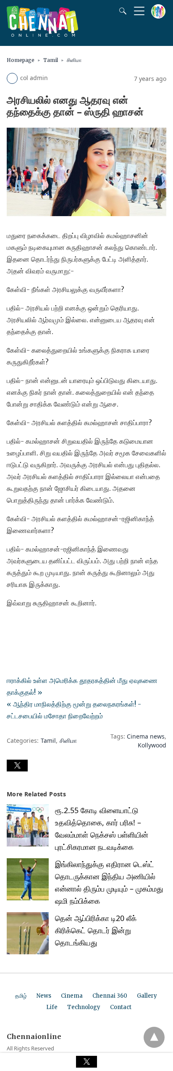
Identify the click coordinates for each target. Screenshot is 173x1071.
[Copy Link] (53, 626)
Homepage (20, 60)
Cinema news (146, 736)
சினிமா (74, 60)
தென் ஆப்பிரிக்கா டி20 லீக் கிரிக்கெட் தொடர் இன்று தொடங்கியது (95, 930)
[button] (17, 765)
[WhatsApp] (40, 626)
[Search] (120, 10)
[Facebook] (13, 626)
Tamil (50, 60)
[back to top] (154, 1037)
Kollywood (152, 745)
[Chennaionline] (42, 34)
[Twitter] (27, 626)
